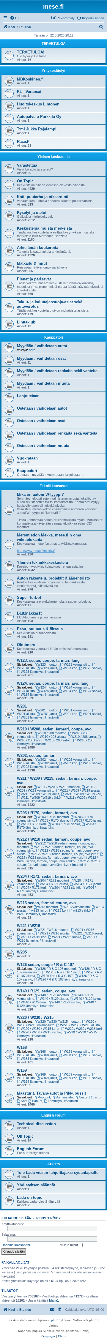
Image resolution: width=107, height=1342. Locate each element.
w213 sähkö (82, 910)
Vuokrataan (27, 458)
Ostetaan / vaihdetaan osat (41, 421)
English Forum (53, 1115)
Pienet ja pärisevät (34, 279)
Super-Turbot (29, 597)
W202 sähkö (92, 763)
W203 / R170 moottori (53, 817)
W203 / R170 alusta (54, 820)
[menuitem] (16, 18)
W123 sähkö (92, 668)
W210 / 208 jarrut (83, 736)
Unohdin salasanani (15, 1245)
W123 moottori (47, 664)
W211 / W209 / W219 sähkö (41, 797)
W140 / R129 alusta (54, 998)
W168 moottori (47, 1051)
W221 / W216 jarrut (88, 933)
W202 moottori (47, 759)
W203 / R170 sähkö (65, 824)
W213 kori (60, 910)
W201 (22, 706)
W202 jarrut (48, 763)
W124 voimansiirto (77, 687)
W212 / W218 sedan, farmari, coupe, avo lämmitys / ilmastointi (58, 862)
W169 (22, 1070)
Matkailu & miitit (32, 263)
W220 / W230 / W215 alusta (80, 1025)
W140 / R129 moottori (53, 995)
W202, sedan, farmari (36, 755)
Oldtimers (26, 644)
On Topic (25, 181)
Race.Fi (24, 141)
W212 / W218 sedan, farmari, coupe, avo (53, 839)
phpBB (56, 1320)
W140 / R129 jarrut (87, 998)
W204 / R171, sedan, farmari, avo (47, 876)
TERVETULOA (54, 44)
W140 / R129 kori (33, 1002)
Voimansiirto (64, 1097)
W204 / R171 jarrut (87, 884)
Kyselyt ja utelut (31, 212)
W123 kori (70, 668)
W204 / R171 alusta (54, 884)
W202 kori (70, 763)
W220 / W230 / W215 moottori (58, 1021)
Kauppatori (53, 337)
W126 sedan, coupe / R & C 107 (45, 964)
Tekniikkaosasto (53, 486)
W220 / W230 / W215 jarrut (40, 1028)
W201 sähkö (92, 714)
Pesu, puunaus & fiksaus (40, 629)
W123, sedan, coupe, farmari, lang (48, 660)
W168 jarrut (48, 1055)
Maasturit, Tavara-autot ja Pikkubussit (51, 1093)
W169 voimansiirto (77, 1074)
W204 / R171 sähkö (65, 887)
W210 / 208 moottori (51, 733)
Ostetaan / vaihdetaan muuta (43, 445)
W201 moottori (47, 710)
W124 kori (70, 691)
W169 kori (70, 1078)
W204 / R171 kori (33, 887)
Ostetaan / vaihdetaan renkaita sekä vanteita (57, 433)
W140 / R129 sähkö (65, 1002)
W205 (22, 952)
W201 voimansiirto (77, 710)
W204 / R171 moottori (53, 880)
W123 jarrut (48, 668)
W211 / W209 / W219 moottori (58, 787)
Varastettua (27, 165)
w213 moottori (47, 907)
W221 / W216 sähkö (66, 937)
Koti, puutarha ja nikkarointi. (43, 197)
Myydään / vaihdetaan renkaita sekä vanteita (57, 371)
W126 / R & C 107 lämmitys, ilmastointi (65, 979)
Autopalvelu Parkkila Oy (39, 116)
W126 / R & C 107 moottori (56, 968)
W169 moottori (47, 1074)
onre (32, 350)
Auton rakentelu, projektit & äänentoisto (53, 578)
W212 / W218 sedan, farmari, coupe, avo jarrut (64, 854)
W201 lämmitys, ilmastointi (40, 717)
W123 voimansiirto (77, 664)
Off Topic (25, 1136)
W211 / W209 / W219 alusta (80, 790)
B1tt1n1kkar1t (29, 613)
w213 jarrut (39, 910)
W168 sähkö (92, 1055)
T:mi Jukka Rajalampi (36, 129)
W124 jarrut (48, 691)
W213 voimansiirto (76, 907)
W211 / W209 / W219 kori (83, 794)
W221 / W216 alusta (54, 933)
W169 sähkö (92, 1078)
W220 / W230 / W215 (35, 1017)
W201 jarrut (48, 714)
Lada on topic (29, 1197)
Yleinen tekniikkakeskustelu (42, 562)
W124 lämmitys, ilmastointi (40, 694)
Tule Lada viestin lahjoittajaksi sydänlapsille (57, 1172)
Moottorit (43, 1097)
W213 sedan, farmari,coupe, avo (46, 903)
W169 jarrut (48, 1078)
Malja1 (54, 1300)
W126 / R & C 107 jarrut (63, 972)
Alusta (82, 1097)
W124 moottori (47, 687)
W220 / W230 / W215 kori (83, 1028)
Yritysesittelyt (53, 71)
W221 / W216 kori (33, 937)
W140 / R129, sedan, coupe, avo (46, 991)
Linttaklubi (27, 322)
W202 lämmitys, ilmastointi (40, 766)
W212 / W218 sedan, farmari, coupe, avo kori (49, 857)
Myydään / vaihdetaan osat (41, 358)
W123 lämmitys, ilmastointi (40, 671)
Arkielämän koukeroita (37, 247)
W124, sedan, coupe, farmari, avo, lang (53, 683)
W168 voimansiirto (77, 1051)
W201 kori (70, 714)
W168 (22, 1047)
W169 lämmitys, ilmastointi (40, 1081)
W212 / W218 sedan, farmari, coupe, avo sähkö (57, 859)
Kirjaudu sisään (16, 1218)
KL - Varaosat (29, 91)
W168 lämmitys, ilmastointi (40, 1058)
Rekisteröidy (48, 1218)
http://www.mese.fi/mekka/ (36, 550)
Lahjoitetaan (28, 396)
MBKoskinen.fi (30, 79)
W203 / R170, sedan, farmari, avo (47, 813)
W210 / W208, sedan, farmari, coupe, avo (54, 729)
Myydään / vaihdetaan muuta (43, 383)
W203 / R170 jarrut (87, 820)
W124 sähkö (92, 691)
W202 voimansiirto (77, 759)
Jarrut (97, 1097)
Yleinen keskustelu (53, 157)
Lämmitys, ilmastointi (63, 1101)
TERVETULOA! (30, 52)
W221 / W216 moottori (53, 929)
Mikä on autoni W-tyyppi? (40, 494)
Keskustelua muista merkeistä (44, 228)
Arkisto (53, 1164)
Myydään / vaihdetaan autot (42, 346)
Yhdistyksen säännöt (36, 1185)
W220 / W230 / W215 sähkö (41, 1032)
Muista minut (69, 1245)
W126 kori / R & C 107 (57, 976)
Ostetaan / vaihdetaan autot (42, 408)
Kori (23, 1101)
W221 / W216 (28, 925)
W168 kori (70, 1055)
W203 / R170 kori (33, 824)
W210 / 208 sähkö (58, 740)
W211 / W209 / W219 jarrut (40, 794)
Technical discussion (36, 1124)
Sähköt (37, 1101)
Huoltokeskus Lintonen (38, 104)
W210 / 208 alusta (53, 736)
